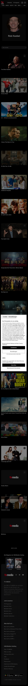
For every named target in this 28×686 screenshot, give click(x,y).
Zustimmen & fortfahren (13, 347)
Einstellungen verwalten (13, 351)
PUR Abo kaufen (13, 365)
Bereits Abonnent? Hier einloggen (13, 368)
